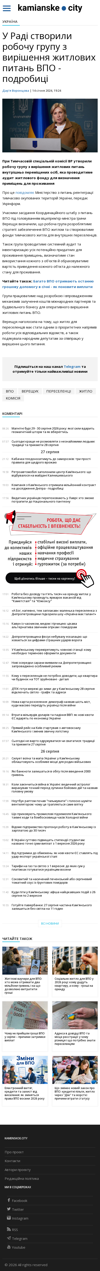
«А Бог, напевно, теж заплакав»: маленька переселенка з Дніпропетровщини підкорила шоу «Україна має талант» (54, 612)
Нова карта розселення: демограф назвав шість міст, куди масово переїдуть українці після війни (51, 703)
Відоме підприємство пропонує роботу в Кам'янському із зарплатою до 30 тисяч (54, 828)
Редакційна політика (22, 1178)
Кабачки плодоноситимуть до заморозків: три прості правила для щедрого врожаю (51, 460)
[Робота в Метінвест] (50, 549)
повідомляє (25, 192)
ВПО (10, 391)
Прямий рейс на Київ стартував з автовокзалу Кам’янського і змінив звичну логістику (46, 729)
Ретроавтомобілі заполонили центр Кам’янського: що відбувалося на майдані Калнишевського (51, 473)
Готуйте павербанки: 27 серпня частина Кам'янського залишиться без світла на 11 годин (52, 906)
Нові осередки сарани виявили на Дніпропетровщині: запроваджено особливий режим (52, 664)
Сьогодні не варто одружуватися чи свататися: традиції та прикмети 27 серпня (53, 742)
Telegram (72, 366)
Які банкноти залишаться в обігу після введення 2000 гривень (51, 773)
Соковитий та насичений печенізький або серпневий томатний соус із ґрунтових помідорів (52, 880)
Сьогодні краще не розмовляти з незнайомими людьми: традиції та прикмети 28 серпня (53, 443)
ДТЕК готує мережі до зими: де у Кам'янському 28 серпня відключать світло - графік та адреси (53, 690)
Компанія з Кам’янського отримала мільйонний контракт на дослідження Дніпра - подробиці (54, 486)
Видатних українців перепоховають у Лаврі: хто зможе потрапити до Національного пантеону (53, 499)
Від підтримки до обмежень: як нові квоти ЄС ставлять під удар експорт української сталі (55, 854)
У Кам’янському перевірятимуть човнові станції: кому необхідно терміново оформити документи (51, 651)
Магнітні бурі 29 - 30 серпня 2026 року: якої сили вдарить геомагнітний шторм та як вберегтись (53, 430)
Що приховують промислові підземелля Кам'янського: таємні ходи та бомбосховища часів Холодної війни (52, 815)
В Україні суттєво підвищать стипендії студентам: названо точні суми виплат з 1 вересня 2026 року (48, 841)
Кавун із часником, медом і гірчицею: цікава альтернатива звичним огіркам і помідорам (44, 625)
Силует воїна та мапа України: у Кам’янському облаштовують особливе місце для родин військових (51, 760)
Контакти (12, 1160)
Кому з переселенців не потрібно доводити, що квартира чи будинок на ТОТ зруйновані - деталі (54, 677)
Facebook (19, 1200)
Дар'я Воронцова (15, 90)
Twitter (18, 1209)
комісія (13, 398)
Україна (9, 21)
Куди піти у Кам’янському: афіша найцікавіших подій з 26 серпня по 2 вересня (53, 893)
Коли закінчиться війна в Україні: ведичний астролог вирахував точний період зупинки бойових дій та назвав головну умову (55, 788)
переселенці (58, 391)
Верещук (30, 391)
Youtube (18, 1247)
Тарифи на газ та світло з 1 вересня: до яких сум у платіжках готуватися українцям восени (48, 867)
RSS (15, 1229)
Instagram (20, 1218)
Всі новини (50, 924)
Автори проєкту (18, 1169)
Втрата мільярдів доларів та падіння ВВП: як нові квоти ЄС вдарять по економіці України (53, 716)
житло (85, 391)
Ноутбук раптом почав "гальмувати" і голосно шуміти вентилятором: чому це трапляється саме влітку (52, 802)
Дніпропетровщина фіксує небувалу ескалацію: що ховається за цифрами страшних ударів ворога (49, 638)
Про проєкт (14, 1152)
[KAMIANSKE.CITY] (50, 8)
